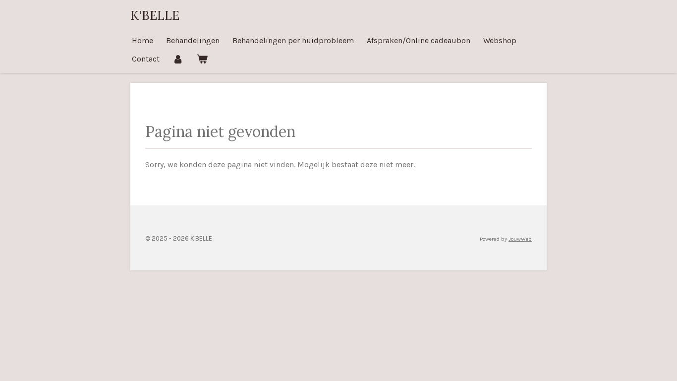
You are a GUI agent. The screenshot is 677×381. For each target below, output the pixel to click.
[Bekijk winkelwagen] (202, 59)
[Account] (178, 59)
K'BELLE (154, 15)
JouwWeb (520, 239)
